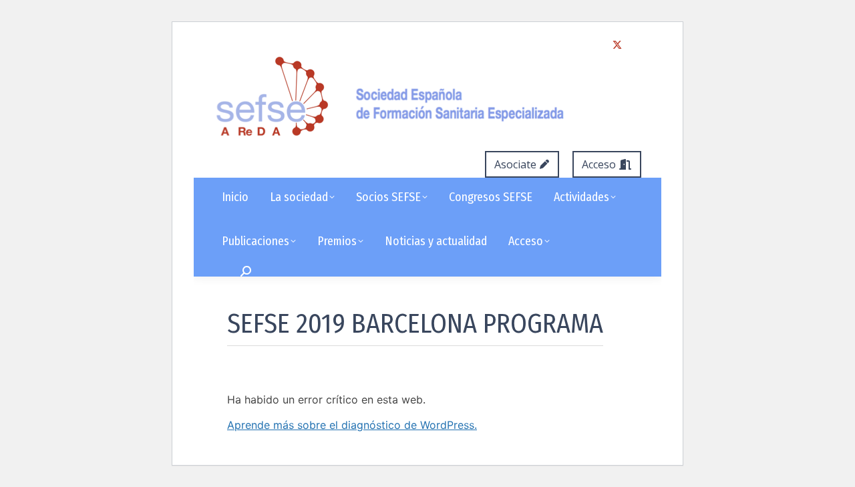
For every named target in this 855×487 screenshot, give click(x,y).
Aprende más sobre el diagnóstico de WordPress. (352, 425)
